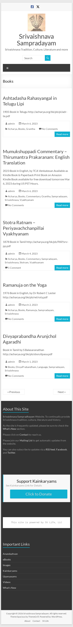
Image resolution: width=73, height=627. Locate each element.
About (27, 621)
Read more (62, 134)
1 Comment (14, 267)
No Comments (50, 128)
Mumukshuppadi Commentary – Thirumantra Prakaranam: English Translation (36, 157)
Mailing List (26, 440)
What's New (9, 587)
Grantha (30, 128)
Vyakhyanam (27, 199)
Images (6, 565)
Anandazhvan (10, 553)
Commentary (33, 196)
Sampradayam (59, 196)
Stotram (24, 262)
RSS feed (50, 449)
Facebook (61, 449)
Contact (23, 434)
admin (11, 123)
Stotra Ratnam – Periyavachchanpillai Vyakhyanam (23, 228)
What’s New (9, 428)
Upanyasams (10, 576)
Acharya (12, 128)
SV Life (45, 621)
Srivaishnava (12, 199)
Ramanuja (31, 310)
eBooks (7, 559)
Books (21, 128)
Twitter (11, 452)
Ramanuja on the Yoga (25, 285)
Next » (62, 392)
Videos (6, 582)
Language (42, 366)
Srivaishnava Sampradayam (36, 39)
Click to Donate (39, 494)
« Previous (13, 392)
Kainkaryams (10, 570)
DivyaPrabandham (26, 366)
